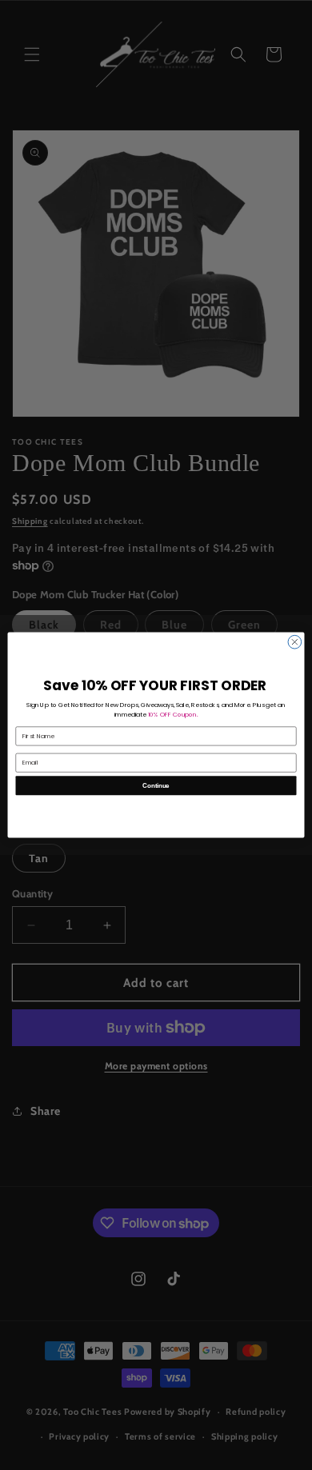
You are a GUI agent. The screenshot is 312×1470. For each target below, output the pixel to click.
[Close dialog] (295, 642)
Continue (155, 785)
